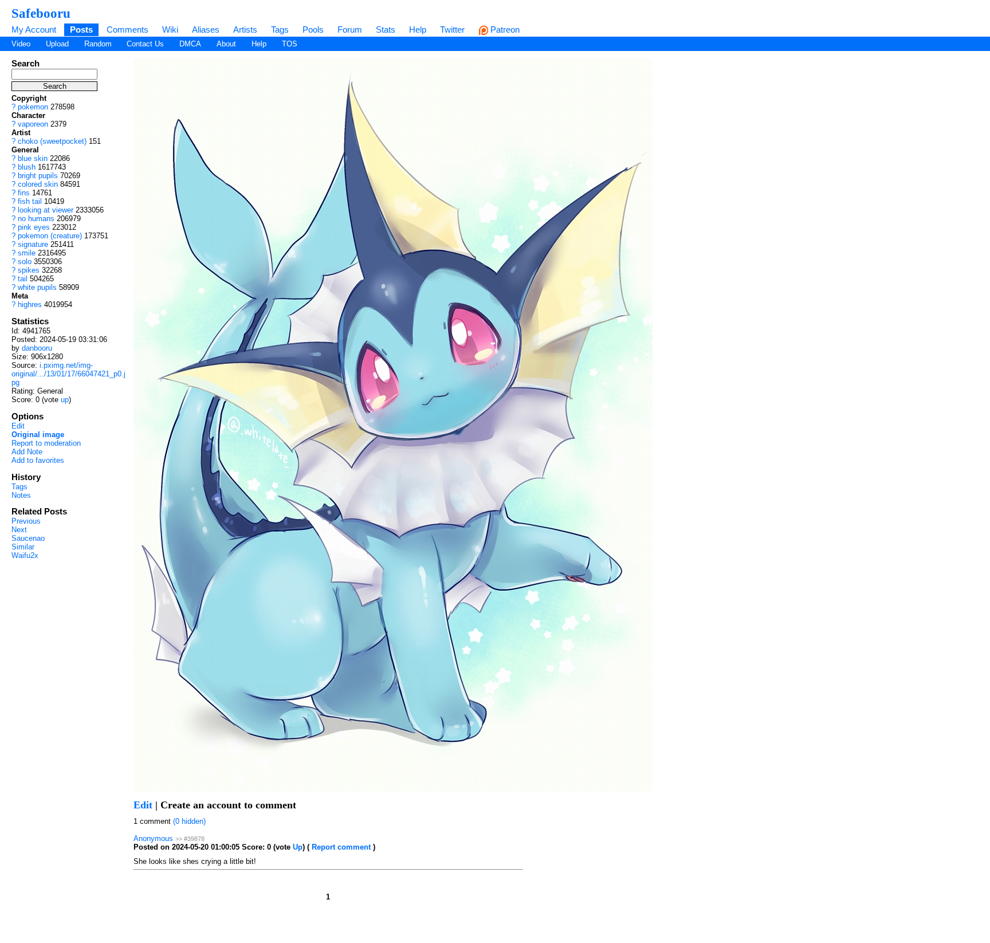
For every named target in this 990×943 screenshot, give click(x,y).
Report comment (341, 847)
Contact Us (145, 44)
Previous (26, 521)
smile (27, 253)
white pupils (37, 287)
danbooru (37, 348)
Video (20, 44)
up (65, 399)
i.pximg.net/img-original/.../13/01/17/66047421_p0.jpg (68, 374)
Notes (21, 495)
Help (417, 29)
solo (25, 261)
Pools (313, 29)
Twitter (452, 29)
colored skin (38, 184)
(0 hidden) (189, 821)
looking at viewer (45, 210)
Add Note (26, 451)
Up (297, 847)
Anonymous (153, 838)
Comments (127, 29)
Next (19, 529)
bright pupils (38, 175)
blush (27, 167)
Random (98, 44)
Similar (22, 547)
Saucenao (28, 538)
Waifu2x (24, 555)
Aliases (205, 29)
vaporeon (33, 124)
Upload (57, 44)
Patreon (504, 29)
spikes (29, 270)
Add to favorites (37, 460)
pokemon (33, 107)
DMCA (190, 44)
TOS (289, 44)
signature (33, 244)
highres (30, 304)
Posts (81, 29)
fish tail (30, 201)
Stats (385, 29)
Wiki (170, 29)
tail (23, 278)
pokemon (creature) (50, 235)
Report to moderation (46, 443)
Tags (280, 29)
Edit (18, 426)
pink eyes (34, 227)
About (226, 44)
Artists (245, 29)
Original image (37, 434)
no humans (36, 218)
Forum (349, 29)
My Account (33, 29)
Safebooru (40, 13)
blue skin (33, 158)
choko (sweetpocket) (52, 141)
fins (24, 192)
